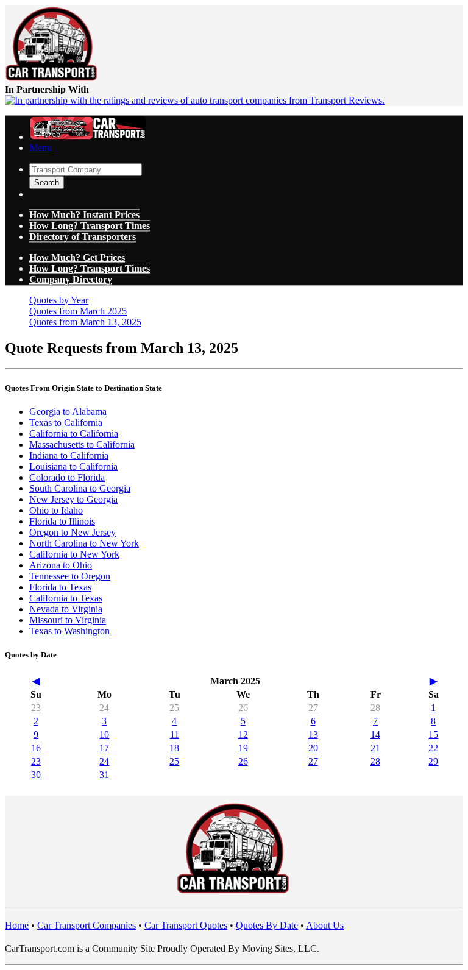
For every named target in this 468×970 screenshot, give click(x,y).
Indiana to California (68, 455)
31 (104, 775)
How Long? (89, 268)
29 (433, 761)
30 (36, 775)
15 (433, 734)
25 (174, 708)
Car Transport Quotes (185, 925)
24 (104, 708)
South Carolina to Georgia (79, 488)
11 (174, 734)
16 (36, 748)
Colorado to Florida (67, 477)
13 (313, 734)
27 (313, 708)
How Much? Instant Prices (84, 215)
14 (375, 734)
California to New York (74, 554)
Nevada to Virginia (65, 609)
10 (104, 734)
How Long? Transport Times (89, 226)
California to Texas (65, 598)
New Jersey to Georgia (73, 499)
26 (243, 708)
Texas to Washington (69, 631)
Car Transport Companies (86, 925)
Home (17, 925)
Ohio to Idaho (56, 510)
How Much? (77, 257)
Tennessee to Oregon (69, 576)
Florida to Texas (60, 587)
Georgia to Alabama (68, 411)
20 (313, 748)
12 (243, 734)
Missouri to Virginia (67, 620)
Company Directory (70, 279)
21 (375, 748)
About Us (325, 925)
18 (174, 748)
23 (36, 708)
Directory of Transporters (82, 237)
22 (433, 748)
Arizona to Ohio (60, 565)
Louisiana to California (73, 466)
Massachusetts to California (82, 444)
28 (375, 708)
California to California (73, 433)
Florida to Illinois (62, 521)
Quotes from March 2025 (78, 311)
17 (104, 748)
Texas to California (65, 422)
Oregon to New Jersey (72, 532)
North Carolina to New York (84, 543)
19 (243, 748)
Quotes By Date (267, 925)
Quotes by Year (58, 300)
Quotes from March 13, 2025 (85, 322)
